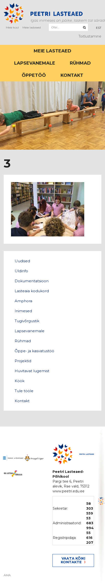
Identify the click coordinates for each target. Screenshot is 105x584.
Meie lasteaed (31, 27)
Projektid (23, 361)
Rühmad (80, 63)
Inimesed (23, 311)
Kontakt (72, 75)
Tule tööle (24, 391)
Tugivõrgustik (27, 321)
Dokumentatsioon (32, 281)
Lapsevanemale (34, 63)
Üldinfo (21, 271)
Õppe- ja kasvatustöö (34, 351)
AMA (7, 575)
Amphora (23, 301)
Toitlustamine (89, 36)
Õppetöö (34, 75)
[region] (101, 505)
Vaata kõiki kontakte (73, 560)
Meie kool (12, 27)
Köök (19, 381)
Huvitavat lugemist (32, 371)
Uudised (22, 261)
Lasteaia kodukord (32, 291)
